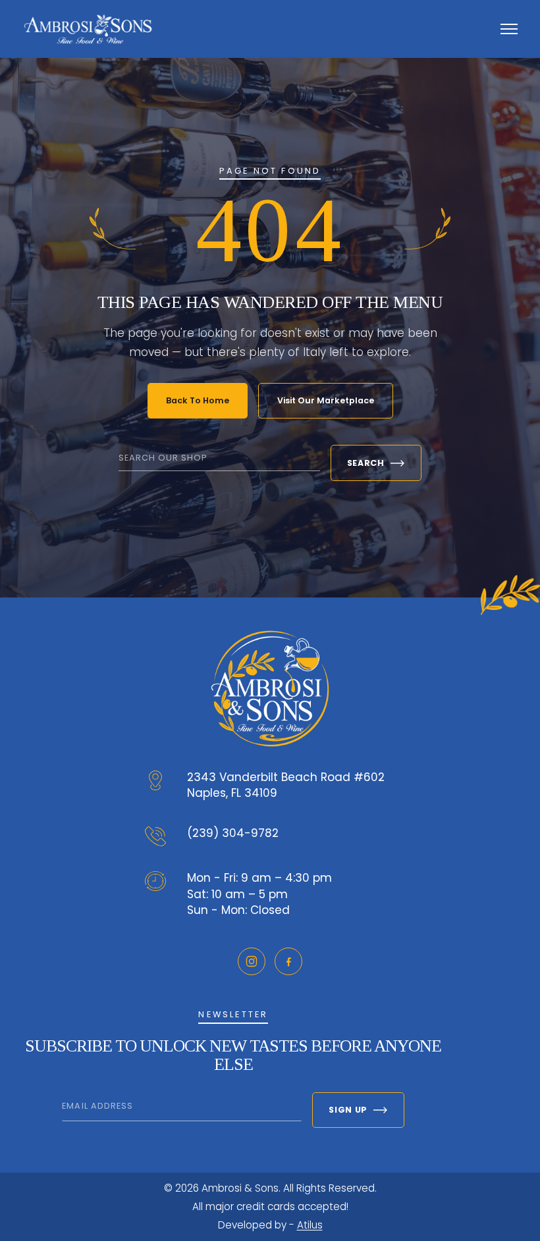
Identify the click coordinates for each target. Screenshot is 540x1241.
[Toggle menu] (509, 28)
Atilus (310, 1225)
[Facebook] (288, 961)
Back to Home (197, 400)
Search (366, 463)
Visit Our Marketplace (325, 400)
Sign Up (348, 1109)
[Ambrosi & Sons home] (87, 29)
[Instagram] (251, 961)
